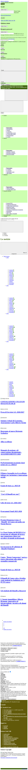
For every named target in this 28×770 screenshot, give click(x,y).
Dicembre (11, 284)
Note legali (5, 735)
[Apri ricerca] (16, 95)
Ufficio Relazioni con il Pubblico (10, 738)
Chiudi (2, 48)
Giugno (11, 276)
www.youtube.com (5, 671)
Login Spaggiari (11, 38)
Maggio (11, 275)
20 (4, 628)
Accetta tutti (5, 649)
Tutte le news (6, 256)
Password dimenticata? (6, 15)
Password (16, 12)
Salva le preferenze (12, 699)
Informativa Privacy (7, 736)
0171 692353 (8, 712)
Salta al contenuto (5, 1)
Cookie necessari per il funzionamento (9, 665)
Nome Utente (17, 11)
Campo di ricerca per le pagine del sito (9, 218)
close (2, 112)
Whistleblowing (7, 741)
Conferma (8, 84)
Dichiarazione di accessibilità (10, 739)
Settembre (11, 280)
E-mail (15, 33)
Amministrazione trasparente (9, 744)
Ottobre (11, 281)
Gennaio (11, 270)
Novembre (11, 283)
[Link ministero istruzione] (7, 2)
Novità (5, 234)
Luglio (11, 277)
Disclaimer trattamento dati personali (9, 757)
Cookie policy (6, 734)
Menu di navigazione (19, 253)
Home (4, 233)
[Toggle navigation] (12, 106)
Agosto (11, 279)
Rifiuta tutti (12, 648)
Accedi (2, 3)
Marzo (11, 272)
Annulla (2, 84)
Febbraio (11, 271)
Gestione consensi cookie (9, 743)
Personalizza (4, 648)
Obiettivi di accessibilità (8, 740)
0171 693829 (8, 711)
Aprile (11, 274)
